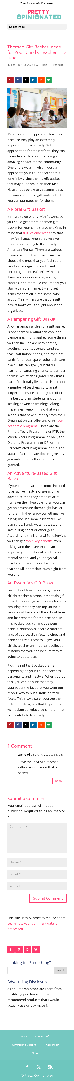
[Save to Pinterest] (10, 80)
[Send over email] (49, 80)
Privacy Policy (51, 1044)
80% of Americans (36, 233)
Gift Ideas (41, 64)
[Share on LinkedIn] (33, 80)
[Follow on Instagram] (27, 949)
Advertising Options (24, 1044)
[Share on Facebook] (18, 80)
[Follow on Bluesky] (36, 949)
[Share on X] (26, 80)
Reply (58, 781)
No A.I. (36, 1053)
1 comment (57, 64)
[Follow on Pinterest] (19, 949)
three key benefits (39, 541)
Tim (13, 64)
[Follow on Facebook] (11, 949)
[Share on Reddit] (41, 80)
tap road (24, 755)
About (25, 1036)
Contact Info (42, 1036)
